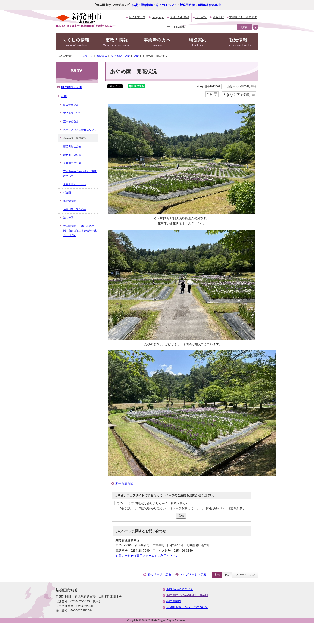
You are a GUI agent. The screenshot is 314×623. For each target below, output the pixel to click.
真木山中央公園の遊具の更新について (80, 174)
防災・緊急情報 (142, 5)
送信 (181, 515)
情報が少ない (215, 508)
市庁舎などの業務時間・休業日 (187, 595)
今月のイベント (166, 5)
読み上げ (218, 17)
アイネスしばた (72, 113)
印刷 (209, 94)
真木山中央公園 (72, 163)
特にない (126, 508)
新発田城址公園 (72, 146)
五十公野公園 (124, 483)
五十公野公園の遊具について (80, 129)
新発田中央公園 (72, 154)
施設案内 (198, 41)
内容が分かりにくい (152, 508)
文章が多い (237, 508)
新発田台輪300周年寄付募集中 (200, 5)
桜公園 (67, 192)
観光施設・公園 (120, 56)
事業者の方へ (157, 41)
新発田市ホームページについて (187, 607)
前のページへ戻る (159, 574)
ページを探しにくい (185, 508)
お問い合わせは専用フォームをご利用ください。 (148, 555)
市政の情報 (116, 41)
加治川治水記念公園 (74, 209)
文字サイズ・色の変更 (243, 17)
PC (227, 574)
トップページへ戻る (193, 574)
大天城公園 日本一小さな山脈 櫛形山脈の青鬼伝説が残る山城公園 (80, 231)
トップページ (84, 56)
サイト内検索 (176, 27)
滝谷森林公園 (71, 104)
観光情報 (238, 41)
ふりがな (201, 17)
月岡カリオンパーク (74, 184)
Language (158, 17)
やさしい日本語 (179, 17)
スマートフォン (245, 574)
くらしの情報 (75, 41)
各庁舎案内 (173, 601)
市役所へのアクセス (179, 589)
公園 (136, 56)
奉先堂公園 (69, 201)
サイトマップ (137, 17)
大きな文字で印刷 (236, 95)
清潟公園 (68, 217)
